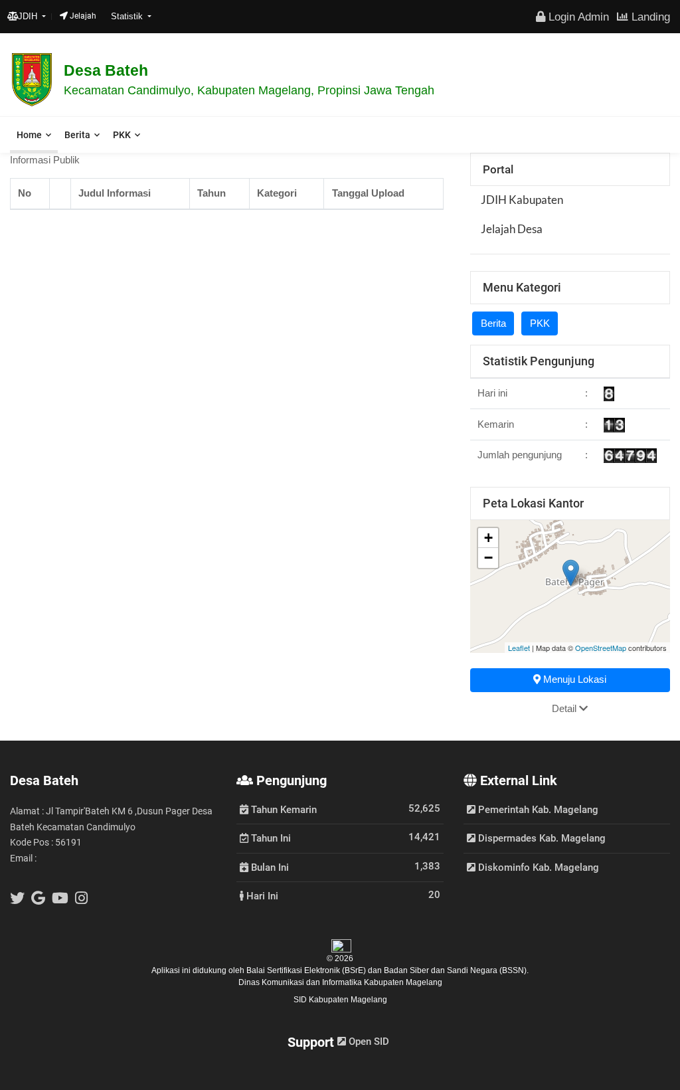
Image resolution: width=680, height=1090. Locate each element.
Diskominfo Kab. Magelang (537, 867)
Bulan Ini (268, 866)
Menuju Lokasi (573, 679)
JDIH (29, 16)
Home (29, 135)
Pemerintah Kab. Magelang (536, 810)
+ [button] (488, 537)
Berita (77, 135)
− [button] (488, 557)
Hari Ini (261, 895)
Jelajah (82, 16)
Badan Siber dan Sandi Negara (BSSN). (456, 970)
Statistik (128, 16)
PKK (122, 135)
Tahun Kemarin (282, 809)
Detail (565, 708)
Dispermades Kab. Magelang (540, 838)
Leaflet (519, 647)
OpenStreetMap (600, 647)
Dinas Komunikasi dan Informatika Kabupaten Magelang (340, 982)
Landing (649, 17)
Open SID (367, 1041)
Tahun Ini (269, 837)
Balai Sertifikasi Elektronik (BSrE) (307, 970)
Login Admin (577, 17)
